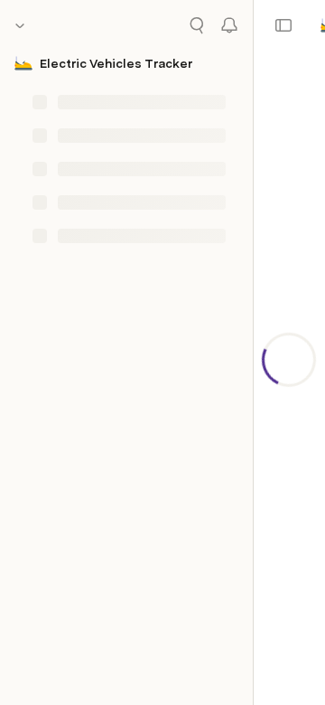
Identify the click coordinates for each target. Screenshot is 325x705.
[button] (283, 25)
